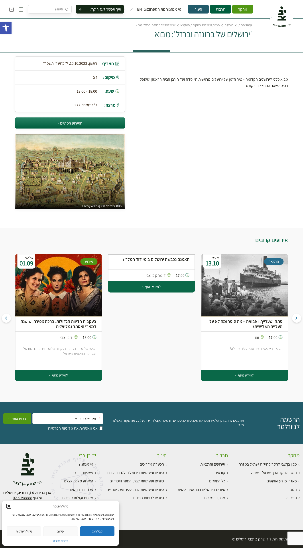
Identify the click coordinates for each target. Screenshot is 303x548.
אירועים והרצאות (212, 464)
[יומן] (21, 9)
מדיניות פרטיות (60, 540)
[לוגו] (281, 14)
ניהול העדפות (24, 531)
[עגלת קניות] (11, 9)
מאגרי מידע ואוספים (282, 481)
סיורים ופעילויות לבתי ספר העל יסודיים (135, 489)
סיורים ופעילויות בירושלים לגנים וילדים (135, 472)
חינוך (198, 9)
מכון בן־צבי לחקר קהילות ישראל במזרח (268, 464)
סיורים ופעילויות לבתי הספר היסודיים (137, 481)
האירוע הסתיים (71, 123)
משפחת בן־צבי (82, 472)
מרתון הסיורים (214, 497)
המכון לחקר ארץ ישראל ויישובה (274, 472)
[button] (6, 28)
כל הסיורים (217, 481)
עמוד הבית (245, 25)
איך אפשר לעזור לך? (105, 9)
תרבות (220, 9)
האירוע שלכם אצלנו (78, 481)
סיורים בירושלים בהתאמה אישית (201, 489)
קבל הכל (97, 531)
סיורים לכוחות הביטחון (148, 497)
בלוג (149, 9)
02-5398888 (22, 497)
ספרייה (291, 497)
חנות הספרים (162, 9)
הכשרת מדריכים (152, 464)
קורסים (228, 25)
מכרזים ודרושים (81, 489)
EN (140, 9)
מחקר (242, 9)
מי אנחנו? (177, 9)
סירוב (60, 531)
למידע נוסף (245, 375)
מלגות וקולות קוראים (77, 497)
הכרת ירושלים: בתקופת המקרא (200, 25)
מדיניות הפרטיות (60, 428)
